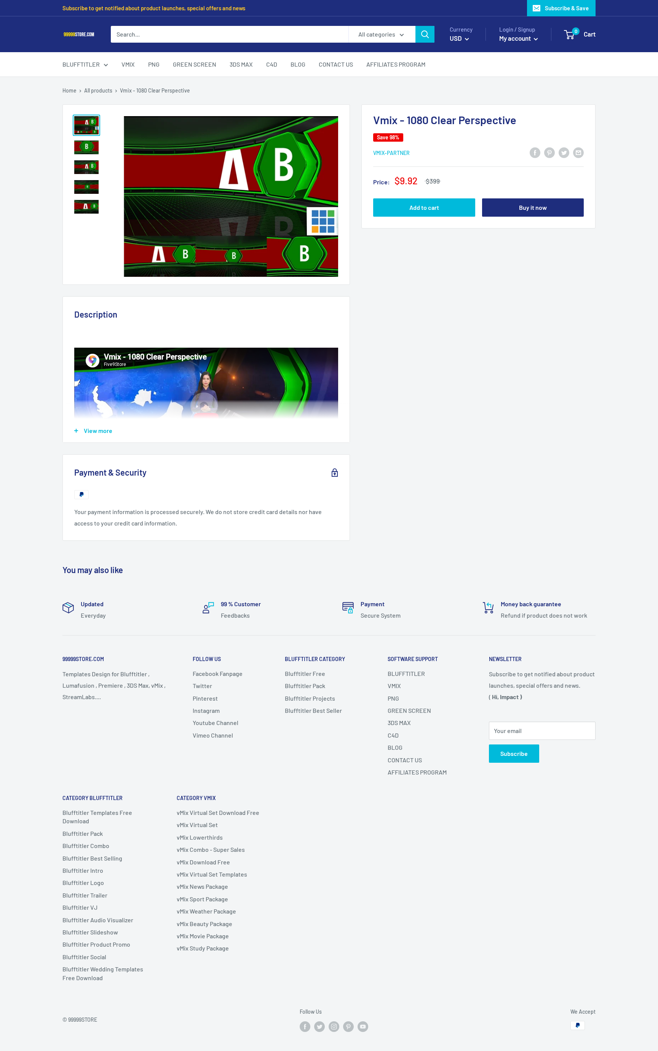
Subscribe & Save (567, 8)
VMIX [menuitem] (128, 64)
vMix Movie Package (203, 935)
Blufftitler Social (84, 956)
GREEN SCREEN (409, 710)
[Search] (424, 34)
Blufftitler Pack (305, 685)
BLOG (395, 747)
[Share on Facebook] (535, 152)
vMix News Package (202, 886)
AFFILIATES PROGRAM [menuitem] (395, 64)
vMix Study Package (203, 948)
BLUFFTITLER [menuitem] (81, 64)
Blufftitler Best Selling (92, 858)
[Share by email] (578, 152)
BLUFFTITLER (406, 673)
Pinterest (205, 698)
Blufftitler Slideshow (90, 932)
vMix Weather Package (206, 911)
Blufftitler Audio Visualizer (97, 919)
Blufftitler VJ (79, 907)
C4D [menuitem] (271, 64)
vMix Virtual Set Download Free (218, 812)
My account (515, 38)
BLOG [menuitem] (298, 64)
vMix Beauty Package (204, 923)
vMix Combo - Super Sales (211, 849)
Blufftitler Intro (82, 870)
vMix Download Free (203, 862)
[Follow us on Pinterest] (348, 1026)
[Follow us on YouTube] (363, 1026)
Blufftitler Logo (83, 882)
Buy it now (533, 207)
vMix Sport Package (202, 898)
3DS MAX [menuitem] (241, 64)
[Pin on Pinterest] (549, 152)
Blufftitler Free (305, 673)
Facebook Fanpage (218, 673)
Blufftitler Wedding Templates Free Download (102, 973)
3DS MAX (399, 722)
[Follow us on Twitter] (319, 1026)
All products (98, 90)
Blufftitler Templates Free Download (97, 816)
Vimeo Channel (213, 735)
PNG (393, 698)
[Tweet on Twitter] (564, 152)
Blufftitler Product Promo (96, 944)
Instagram (206, 710)
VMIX (394, 685)
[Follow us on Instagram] (334, 1026)
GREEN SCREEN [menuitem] (194, 64)
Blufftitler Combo (85, 845)
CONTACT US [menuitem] (336, 64)
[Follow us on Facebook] (305, 1026)
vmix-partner (391, 152)
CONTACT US (405, 759)
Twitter (202, 685)
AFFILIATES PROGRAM (417, 772)
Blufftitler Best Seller (313, 710)
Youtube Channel (215, 722)
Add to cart (424, 207)
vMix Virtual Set (197, 824)
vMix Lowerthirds (200, 837)
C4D (393, 735)
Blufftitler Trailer (84, 895)
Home (69, 90)
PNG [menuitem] (154, 64)
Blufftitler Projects (310, 698)
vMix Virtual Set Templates (212, 874)
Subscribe (514, 753)
